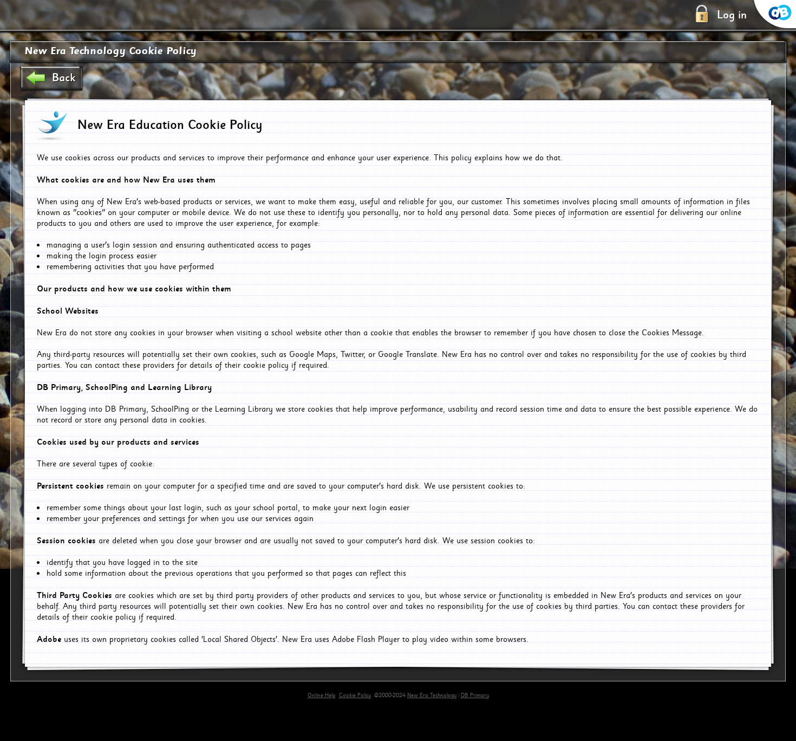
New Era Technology (431, 695)
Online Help (322, 695)
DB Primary (475, 695)
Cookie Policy (355, 695)
